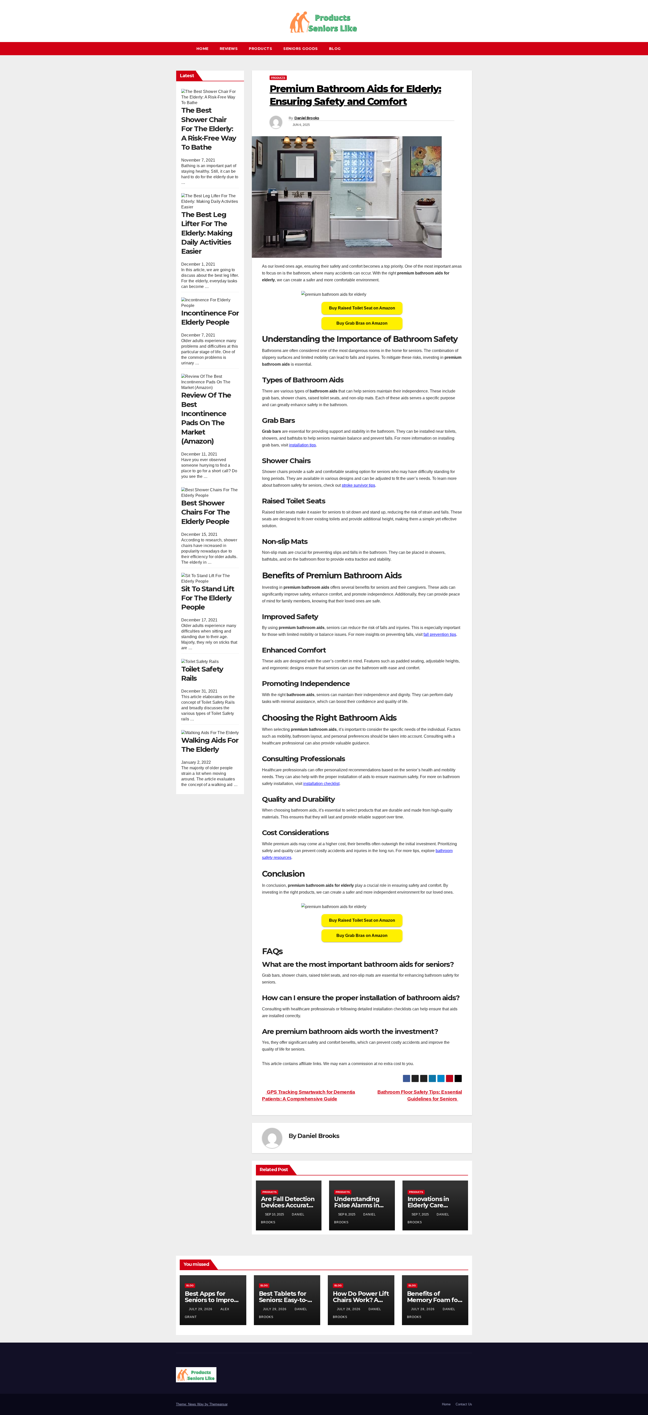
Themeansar (218, 1404)
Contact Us (464, 1404)
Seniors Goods (300, 48)
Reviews (229, 48)
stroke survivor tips (358, 485)
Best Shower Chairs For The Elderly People (205, 512)
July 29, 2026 (201, 1309)
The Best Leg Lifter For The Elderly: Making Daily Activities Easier (206, 233)
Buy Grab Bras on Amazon (362, 323)
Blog (335, 48)
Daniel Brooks (306, 118)
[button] (470, 48)
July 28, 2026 (349, 1309)
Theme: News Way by (192, 1404)
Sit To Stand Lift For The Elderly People (207, 597)
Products (260, 48)
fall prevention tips (439, 634)
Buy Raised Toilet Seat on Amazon (362, 308)
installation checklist (321, 783)
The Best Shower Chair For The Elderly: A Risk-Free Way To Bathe (208, 128)
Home (202, 48)
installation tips (302, 445)
